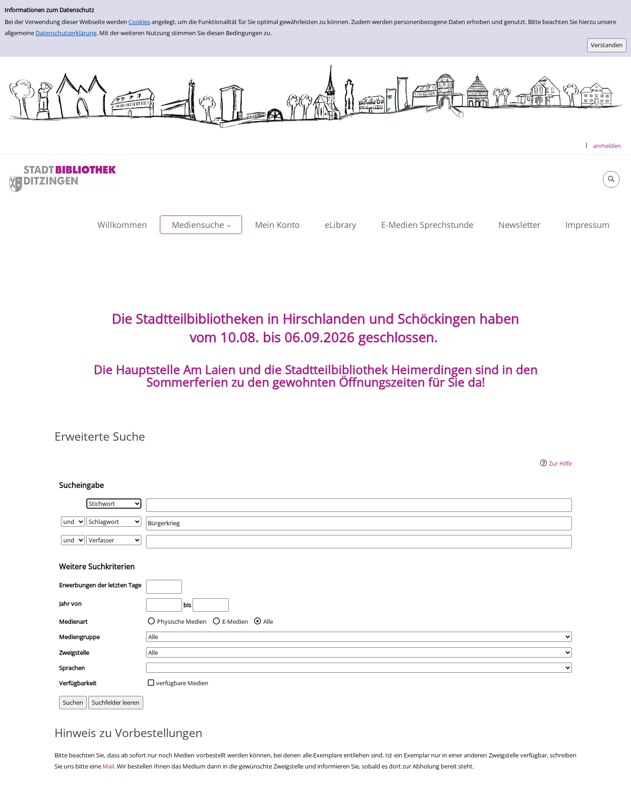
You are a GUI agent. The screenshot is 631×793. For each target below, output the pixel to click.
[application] (201, 224)
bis (187, 605)
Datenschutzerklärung (66, 33)
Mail (108, 766)
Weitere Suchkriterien (97, 566)
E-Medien (235, 621)
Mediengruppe (79, 637)
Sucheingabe (81, 485)
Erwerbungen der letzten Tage (100, 585)
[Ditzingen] (62, 178)
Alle (268, 621)
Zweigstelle (74, 652)
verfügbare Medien (182, 683)
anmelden (607, 145)
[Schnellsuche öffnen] (611, 179)
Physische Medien (181, 621)
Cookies (139, 22)
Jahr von (70, 603)
